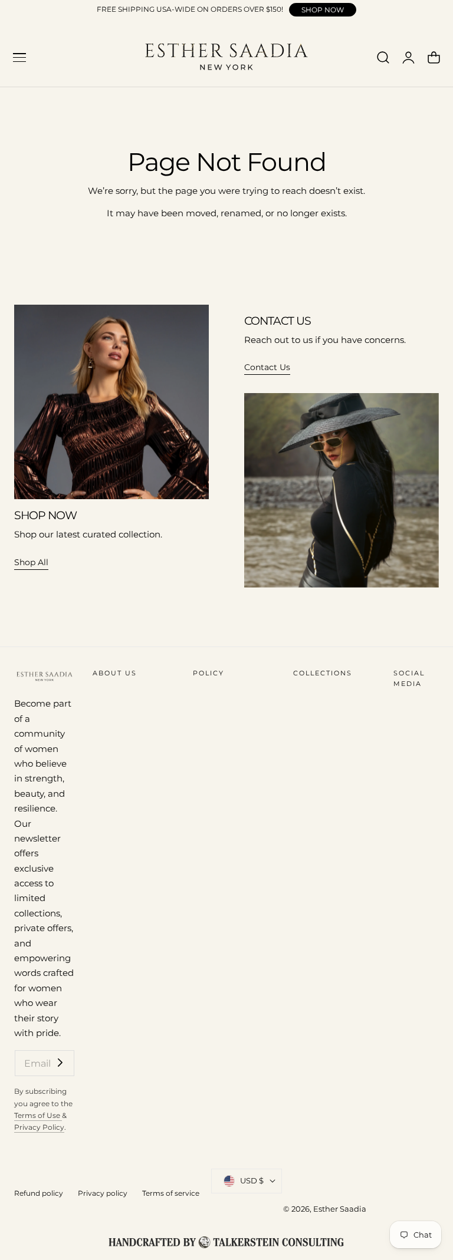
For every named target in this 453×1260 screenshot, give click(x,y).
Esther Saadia (339, 1208)
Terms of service (170, 1193)
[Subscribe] (60, 1062)
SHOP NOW (322, 9)
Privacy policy (102, 1193)
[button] (19, 58)
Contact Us (267, 367)
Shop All (31, 562)
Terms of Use (38, 1115)
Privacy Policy (39, 1127)
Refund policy (38, 1193)
